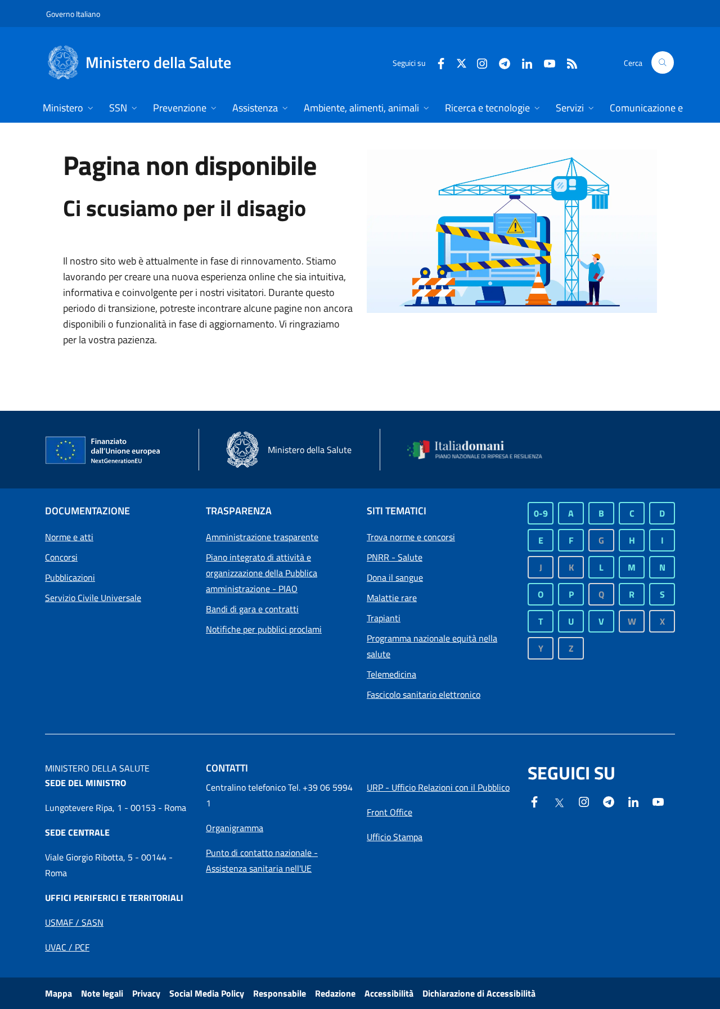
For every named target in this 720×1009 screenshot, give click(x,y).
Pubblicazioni (70, 577)
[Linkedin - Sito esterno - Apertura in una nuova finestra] (522, 62)
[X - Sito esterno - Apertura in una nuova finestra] (461, 62)
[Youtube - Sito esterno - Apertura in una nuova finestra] (545, 62)
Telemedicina (391, 674)
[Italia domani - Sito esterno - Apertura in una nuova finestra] (481, 450)
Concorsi (61, 557)
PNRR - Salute (394, 557)
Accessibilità (388, 993)
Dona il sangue (395, 577)
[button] (662, 62)
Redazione (335, 993)
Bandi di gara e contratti (252, 609)
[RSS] (567, 62)
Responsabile (279, 993)
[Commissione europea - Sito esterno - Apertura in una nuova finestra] (103, 451)
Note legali (102, 993)
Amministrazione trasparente (262, 537)
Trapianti (383, 618)
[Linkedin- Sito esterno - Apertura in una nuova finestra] (633, 801)
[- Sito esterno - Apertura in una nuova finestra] (658, 801)
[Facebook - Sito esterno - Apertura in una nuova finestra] (436, 62)
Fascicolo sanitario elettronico (423, 694)
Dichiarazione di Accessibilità (479, 993)
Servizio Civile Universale (93, 597)
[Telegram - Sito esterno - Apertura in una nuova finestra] (608, 801)
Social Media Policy (206, 993)
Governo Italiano (73, 14)
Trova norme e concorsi (411, 537)
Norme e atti (69, 537)
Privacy (146, 993)
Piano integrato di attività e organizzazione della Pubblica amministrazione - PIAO (261, 572)
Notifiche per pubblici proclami (264, 629)
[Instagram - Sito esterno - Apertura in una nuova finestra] (477, 62)
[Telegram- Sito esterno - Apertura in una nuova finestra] (500, 62)
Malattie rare (392, 597)
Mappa (58, 993)
